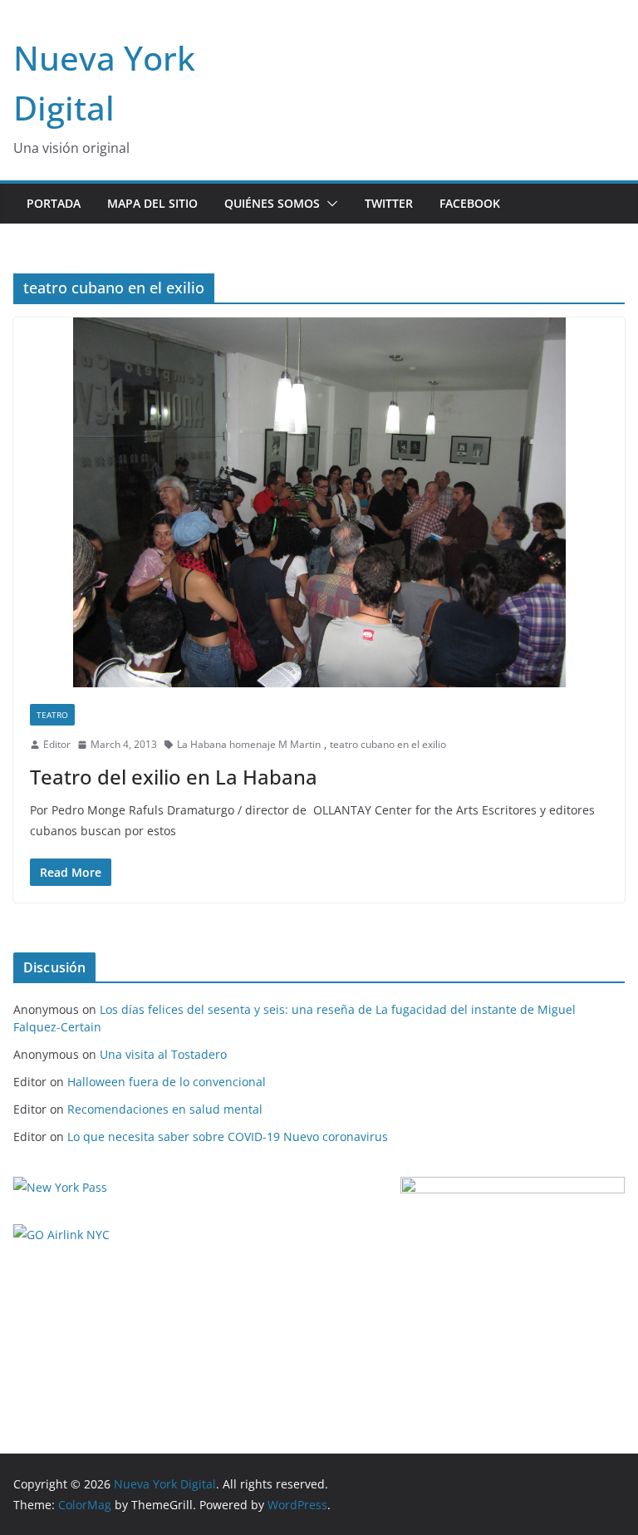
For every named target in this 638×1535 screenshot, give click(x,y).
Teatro (52, 715)
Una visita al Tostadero (163, 1054)
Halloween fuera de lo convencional (166, 1082)
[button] (329, 203)
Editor (57, 744)
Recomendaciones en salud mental (165, 1109)
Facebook (469, 203)
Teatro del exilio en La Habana (173, 776)
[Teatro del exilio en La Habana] (319, 502)
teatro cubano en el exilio (388, 744)
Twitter (389, 203)
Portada (54, 203)
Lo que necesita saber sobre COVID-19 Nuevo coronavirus (227, 1136)
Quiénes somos (272, 203)
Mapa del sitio (152, 203)
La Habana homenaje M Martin (249, 744)
